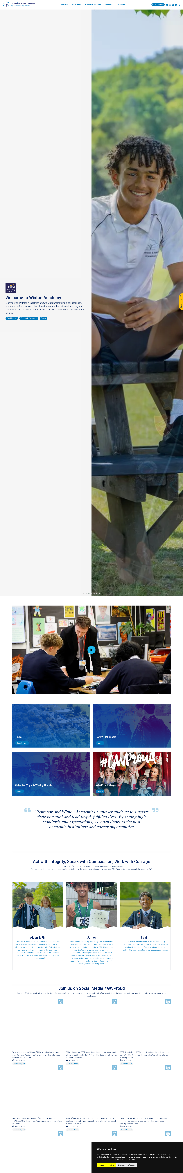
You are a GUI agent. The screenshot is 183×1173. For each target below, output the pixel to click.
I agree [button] (101, 1165)
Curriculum (76, 5)
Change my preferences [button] (126, 1165)
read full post (20, 1064)
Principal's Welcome (29, 318)
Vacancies (109, 5)
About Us (64, 5)
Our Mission (12, 318)
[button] (84, 593)
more (99, 743)
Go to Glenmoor (158, 5)
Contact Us (121, 5)
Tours (43, 318)
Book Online (22, 743)
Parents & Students (93, 5)
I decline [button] (111, 1165)
